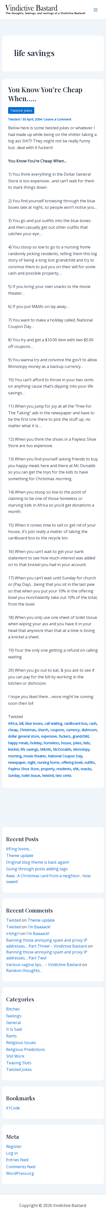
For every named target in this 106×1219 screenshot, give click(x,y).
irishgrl (12, 933)
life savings (29, 749)
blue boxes (34, 723)
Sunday (14, 775)
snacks (86, 768)
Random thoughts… (24, 970)
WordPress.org (20, 1173)
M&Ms (45, 749)
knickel (13, 749)
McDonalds (62, 749)
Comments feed (20, 1166)
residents (63, 768)
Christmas (28, 729)
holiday (36, 743)
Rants (11, 1036)
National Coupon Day (65, 756)
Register (14, 1146)
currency (73, 729)
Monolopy (81, 749)
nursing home (48, 762)
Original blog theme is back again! (37, 862)
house (66, 743)
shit (76, 768)
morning (14, 756)
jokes (77, 743)
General (13, 1022)
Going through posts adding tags (37, 869)
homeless (51, 743)
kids (87, 743)
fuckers (65, 736)
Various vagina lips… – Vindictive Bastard (43, 964)
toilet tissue (31, 775)
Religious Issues (21, 1042)
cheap (13, 729)
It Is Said (14, 1029)
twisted (48, 775)
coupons (57, 729)
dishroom (89, 729)
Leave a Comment (57, 119)
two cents (63, 775)
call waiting (53, 723)
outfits (89, 762)
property (47, 768)
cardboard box (75, 723)
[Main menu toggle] (95, 9)
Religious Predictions (25, 1049)
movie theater (34, 756)
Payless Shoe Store (23, 768)
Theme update (19, 855)
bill (21, 723)
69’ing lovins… (19, 849)
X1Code (13, 1108)
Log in (12, 1153)
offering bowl (71, 762)
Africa (12, 723)
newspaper (17, 762)
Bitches (13, 1009)
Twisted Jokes (21, 110)
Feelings (13, 1016)
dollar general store (23, 736)
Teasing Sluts (18, 1063)
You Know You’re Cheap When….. (45, 94)
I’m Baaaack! (39, 927)
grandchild (80, 736)
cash (93, 723)
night (31, 762)
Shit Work (15, 1056)
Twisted (13, 920)
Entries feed (17, 1159)
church (43, 729)
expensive (49, 736)
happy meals (18, 743)
